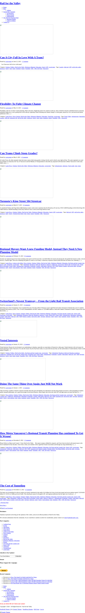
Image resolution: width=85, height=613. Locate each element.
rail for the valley (76, 67)
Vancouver (45, 68)
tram (11, 68)
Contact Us (6, 22)
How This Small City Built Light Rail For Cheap (24, 577)
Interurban (82, 116)
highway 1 (51, 498)
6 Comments (26, 205)
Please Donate (10, 14)
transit (22, 68)
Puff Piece (6, 537)
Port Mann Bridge (60, 449)
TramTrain (50, 116)
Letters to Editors (11, 20)
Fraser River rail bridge (29, 498)
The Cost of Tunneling (12, 485)
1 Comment (25, 61)
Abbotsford (26, 264)
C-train (46, 315)
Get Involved (10, 13)
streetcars (2, 68)
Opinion (7, 67)
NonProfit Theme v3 (5, 609)
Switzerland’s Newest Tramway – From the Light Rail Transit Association (41, 300)
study (6, 213)
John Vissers (6, 528)
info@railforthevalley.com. (71, 517)
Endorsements (10, 16)
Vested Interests (9, 340)
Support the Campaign (9, 12)
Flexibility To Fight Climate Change (20, 103)
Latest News (8, 116)
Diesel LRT (67, 264)
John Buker (6, 527)
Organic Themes (17, 609)
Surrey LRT (45, 67)
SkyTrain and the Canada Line (76, 263)
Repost (5, 542)
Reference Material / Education (33, 67)
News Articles (16, 116)
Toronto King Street (18, 213)
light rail (66, 67)
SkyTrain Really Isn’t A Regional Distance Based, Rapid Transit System (30, 583)
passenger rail (13, 118)
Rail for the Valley (10, 3)
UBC (32, 68)
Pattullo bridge (51, 449)
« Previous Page (4, 502)
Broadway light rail (35, 264)
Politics (12, 67)
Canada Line (3, 396)
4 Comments (24, 157)
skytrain (79, 266)
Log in (42, 609)
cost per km (61, 264)
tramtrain (18, 68)
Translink (27, 68)
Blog (4, 9)
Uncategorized (7, 548)
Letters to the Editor (18, 263)
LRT (70, 67)
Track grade (71, 166)
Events (5, 525)
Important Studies (11, 19)
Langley (61, 67)
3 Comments (27, 305)
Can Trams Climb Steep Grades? (19, 153)
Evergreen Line (75, 264)
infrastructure (75, 116)
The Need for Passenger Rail (10, 17)
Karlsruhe (32, 266)
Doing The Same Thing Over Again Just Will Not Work (31, 383)
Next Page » (3, 505)
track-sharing (16, 267)
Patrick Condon (63, 266)
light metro (44, 266)
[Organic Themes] (5, 612)
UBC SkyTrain (38, 68)
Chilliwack (54, 264)
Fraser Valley (67, 116)
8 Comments (27, 256)
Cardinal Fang (7, 524)
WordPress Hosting (28, 609)
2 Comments (26, 388)
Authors (9, 10)
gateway (45, 498)
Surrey (7, 68)
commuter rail (10, 354)
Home (5, 7)
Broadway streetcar (46, 264)
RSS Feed (36, 609)
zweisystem (8, 61)
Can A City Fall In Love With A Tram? (22, 57)
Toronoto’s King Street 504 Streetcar (21, 201)
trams (14, 68)
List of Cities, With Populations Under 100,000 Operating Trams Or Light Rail (31, 580)
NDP (56, 266)
